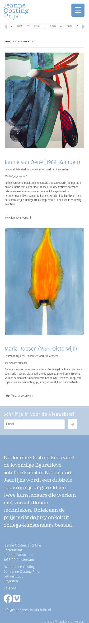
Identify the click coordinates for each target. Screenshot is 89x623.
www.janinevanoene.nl (18, 217)
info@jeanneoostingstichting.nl (27, 610)
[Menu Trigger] (77, 10)
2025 (19, 26)
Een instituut (13, 576)
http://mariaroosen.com (19, 395)
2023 (53, 26)
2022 (69, 26)
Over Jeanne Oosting (19, 567)
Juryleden (11, 581)
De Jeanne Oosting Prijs (21, 572)
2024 (36, 26)
